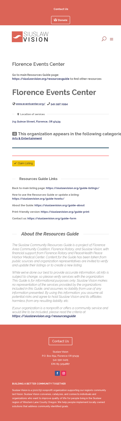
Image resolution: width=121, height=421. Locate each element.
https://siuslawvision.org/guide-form (51, 218)
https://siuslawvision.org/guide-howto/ (38, 198)
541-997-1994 (59, 103)
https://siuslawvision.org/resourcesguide (40, 78)
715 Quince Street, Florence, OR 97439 (36, 121)
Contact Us (61, 9)
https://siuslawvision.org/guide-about (60, 205)
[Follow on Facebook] (57, 373)
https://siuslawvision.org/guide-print (65, 211)
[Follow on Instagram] (63, 373)
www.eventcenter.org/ (30, 103)
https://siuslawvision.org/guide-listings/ (72, 188)
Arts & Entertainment (27, 138)
